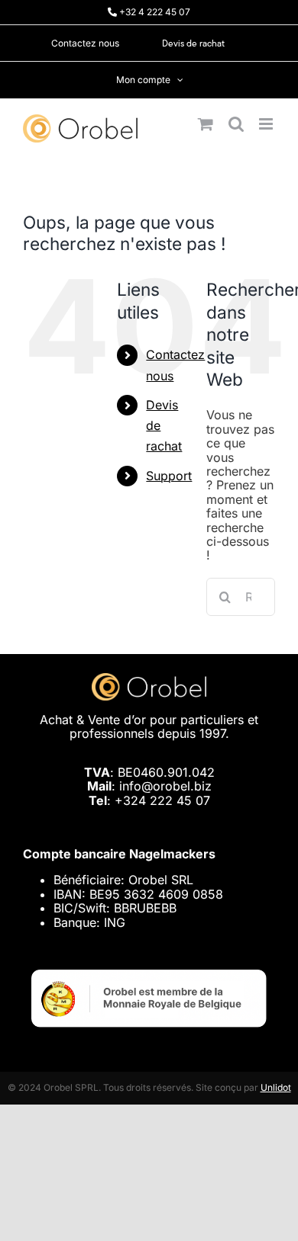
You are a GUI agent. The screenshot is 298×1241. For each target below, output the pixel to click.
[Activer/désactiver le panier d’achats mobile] (205, 124)
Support (169, 475)
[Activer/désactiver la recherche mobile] (236, 124)
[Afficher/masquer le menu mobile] (267, 124)
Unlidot (276, 1087)
